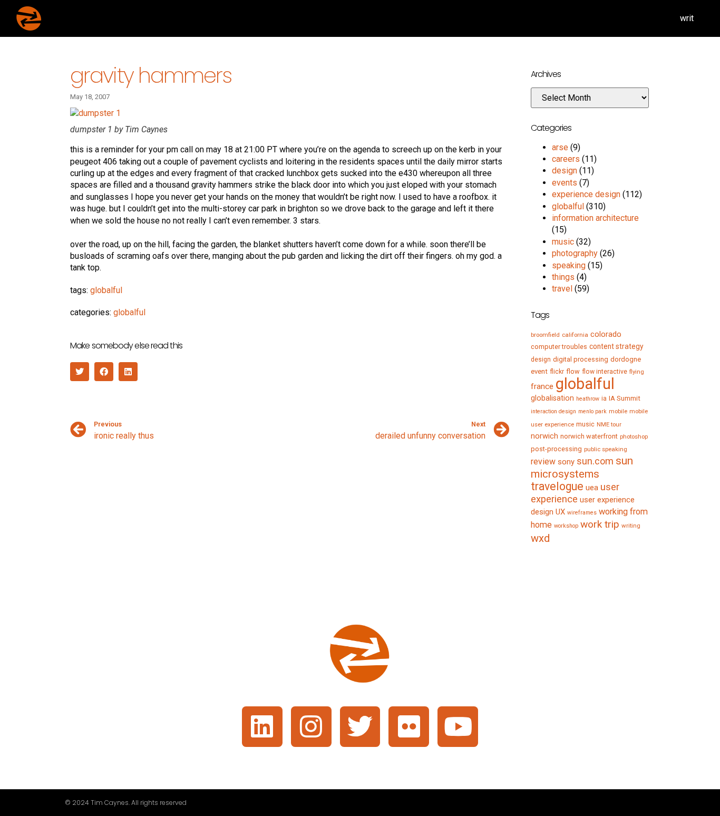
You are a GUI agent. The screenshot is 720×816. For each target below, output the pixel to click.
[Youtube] (457, 726)
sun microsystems (582, 467)
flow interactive (604, 371)
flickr (557, 371)
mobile (618, 411)
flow (573, 371)
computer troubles (559, 347)
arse (560, 147)
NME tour (609, 424)
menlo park (592, 411)
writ (687, 18)
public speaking (605, 449)
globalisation (552, 398)
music (563, 242)
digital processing (580, 359)
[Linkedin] (262, 726)
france (542, 386)
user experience (575, 493)
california (575, 334)
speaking (569, 265)
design (564, 171)
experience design (586, 194)
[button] (79, 371)
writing (630, 525)
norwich (544, 436)
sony (566, 462)
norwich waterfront (589, 436)
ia (604, 398)
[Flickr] (408, 726)
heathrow (587, 398)
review (543, 461)
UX (560, 512)
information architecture (595, 218)
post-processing (556, 449)
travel (562, 289)
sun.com (595, 461)
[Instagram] (311, 726)
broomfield (545, 334)
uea (592, 487)
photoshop (634, 436)
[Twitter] (360, 726)
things (563, 277)
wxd (540, 538)
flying (636, 371)
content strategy (616, 346)
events (564, 183)
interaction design (553, 411)
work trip (599, 524)
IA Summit (624, 398)
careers (566, 159)
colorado (605, 334)
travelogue (557, 486)
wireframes (582, 512)
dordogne (625, 359)
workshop (566, 525)
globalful (106, 290)
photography (575, 253)
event (539, 371)
